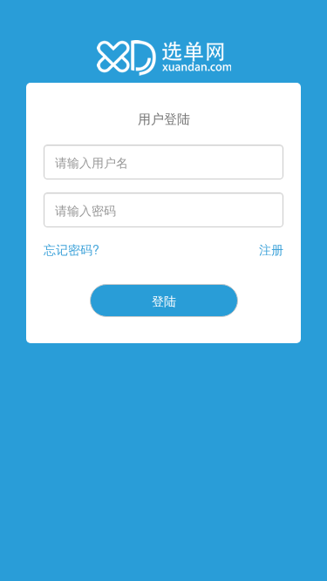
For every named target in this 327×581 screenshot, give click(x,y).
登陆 (164, 300)
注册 (271, 249)
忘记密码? (71, 249)
